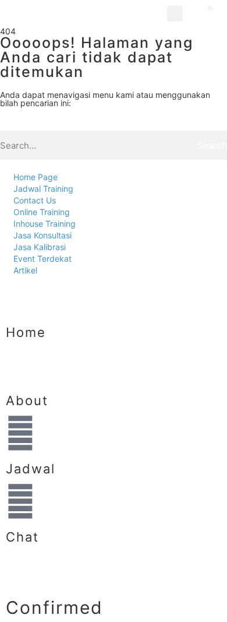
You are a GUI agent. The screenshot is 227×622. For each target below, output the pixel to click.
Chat (22, 536)
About (27, 400)
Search (212, 145)
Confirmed (54, 607)
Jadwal (30, 468)
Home (26, 332)
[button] (175, 14)
